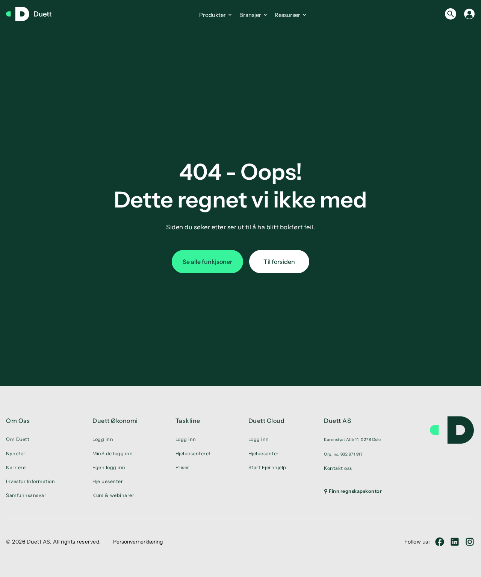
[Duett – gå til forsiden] (32, 14)
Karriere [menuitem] (16, 467)
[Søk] (450, 14)
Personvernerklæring (138, 541)
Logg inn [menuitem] (102, 439)
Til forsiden (279, 261)
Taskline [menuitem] (187, 420)
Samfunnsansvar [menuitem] (26, 495)
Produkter (212, 14)
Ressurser (287, 14)
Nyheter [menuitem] (16, 453)
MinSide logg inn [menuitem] (112, 453)
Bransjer (250, 14)
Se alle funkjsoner (207, 261)
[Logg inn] (469, 14)
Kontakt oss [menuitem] (338, 468)
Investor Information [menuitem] (30, 481)
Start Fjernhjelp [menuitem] (267, 467)
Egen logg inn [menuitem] (109, 467)
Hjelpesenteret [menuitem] (193, 453)
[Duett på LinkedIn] (454, 541)
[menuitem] (353, 439)
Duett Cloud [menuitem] (266, 420)
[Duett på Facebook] (439, 541)
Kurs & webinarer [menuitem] (113, 495)
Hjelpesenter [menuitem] (107, 481)
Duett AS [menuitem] (337, 420)
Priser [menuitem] (182, 467)
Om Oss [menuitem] (18, 420)
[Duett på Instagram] (469, 541)
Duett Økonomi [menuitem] (115, 420)
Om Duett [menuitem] (17, 439)
